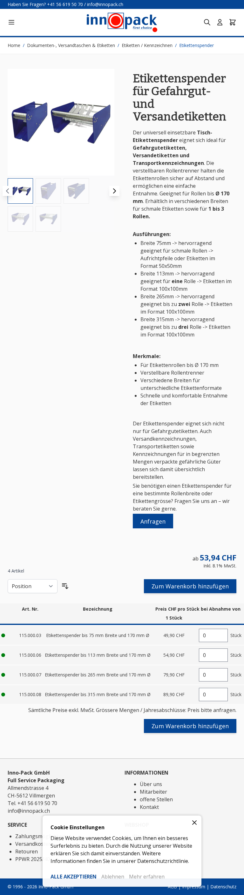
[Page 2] (48, 191)
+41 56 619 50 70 (65, 4)
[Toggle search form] (207, 22)
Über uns (151, 784)
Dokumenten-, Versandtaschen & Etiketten (71, 45)
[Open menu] (11, 22)
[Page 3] (76, 191)
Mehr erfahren (147, 876)
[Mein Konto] (220, 22)
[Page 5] (48, 219)
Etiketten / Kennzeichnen (147, 45)
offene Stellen (156, 799)
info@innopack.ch (105, 4)
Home (14, 45)
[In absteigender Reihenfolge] (65, 586)
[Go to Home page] (122, 22)
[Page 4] (20, 219)
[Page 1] (20, 191)
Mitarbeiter (153, 791)
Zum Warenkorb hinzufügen (190, 586)
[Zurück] (8, 191)
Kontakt (149, 806)
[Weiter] (114, 191)
